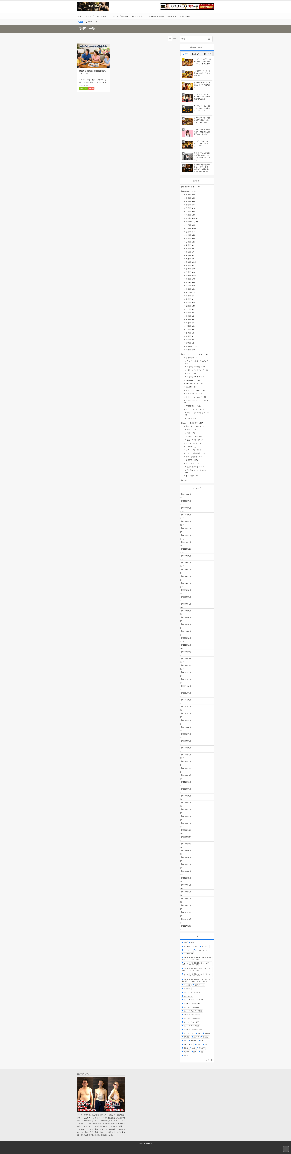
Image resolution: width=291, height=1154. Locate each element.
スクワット (205, 946)
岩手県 (188, 201)
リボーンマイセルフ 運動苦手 (193, 1029)
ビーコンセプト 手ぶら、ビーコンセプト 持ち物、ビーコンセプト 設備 (196, 969)
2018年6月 (187, 871)
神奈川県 (189, 222)
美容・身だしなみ (192, 426)
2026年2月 (187, 535)
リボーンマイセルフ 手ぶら (192, 1015)
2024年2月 (187, 576)
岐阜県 (188, 265)
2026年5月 (187, 515)
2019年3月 (187, 809)
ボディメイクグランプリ (196, 370)
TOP (79, 16)
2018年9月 (187, 850)
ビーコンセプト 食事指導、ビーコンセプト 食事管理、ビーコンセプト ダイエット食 (196, 980)
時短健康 (193, 1040)
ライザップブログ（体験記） (96, 16)
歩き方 (198, 1044)
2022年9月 (187, 672)
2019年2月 (187, 816)
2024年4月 (187, 563)
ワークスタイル (188, 1033)
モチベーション (191, 443)
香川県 (188, 316)
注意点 (186, 1048)
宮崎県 (188, 343)
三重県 (188, 272)
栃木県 (188, 235)
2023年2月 (187, 638)
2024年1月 (187, 583)
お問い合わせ (185, 16)
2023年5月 (187, 617)
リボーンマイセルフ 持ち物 (192, 1018)
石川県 (188, 255)
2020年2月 (187, 755)
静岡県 (188, 269)
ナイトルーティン (201, 950)
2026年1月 (187, 542)
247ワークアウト (192, 384)
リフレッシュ (188, 996)
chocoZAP (189, 380)
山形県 (188, 211)
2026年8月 (187, 494)
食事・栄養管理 (191, 457)
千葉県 (188, 228)
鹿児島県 (189, 346)
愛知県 (188, 262)
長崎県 (188, 333)
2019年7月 (187, 789)
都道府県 (186, 191)
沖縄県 (188, 350)
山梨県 (188, 242)
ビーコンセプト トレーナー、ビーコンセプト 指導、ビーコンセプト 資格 (196, 958)
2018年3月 (187, 892)
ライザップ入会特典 (120, 16)
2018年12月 (187, 830)
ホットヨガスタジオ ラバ (196, 413)
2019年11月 (187, 775)
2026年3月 (187, 528)
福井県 (188, 259)
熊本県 (188, 336)
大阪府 (188, 276)
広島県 (188, 306)
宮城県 (188, 205)
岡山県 (188, 302)
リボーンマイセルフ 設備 (191, 1026)
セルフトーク (188, 950)
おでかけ (186, 480)
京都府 (188, 282)
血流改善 (186, 1052)
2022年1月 (187, 679)
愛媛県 (188, 319)
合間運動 (186, 1037)
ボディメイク (83, 88)
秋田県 (188, 208)
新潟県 (188, 245)
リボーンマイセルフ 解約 (191, 1022)
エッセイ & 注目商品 (190, 423)
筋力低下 (202, 1048)
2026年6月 (187, 508)
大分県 (188, 340)
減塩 (193, 1048)
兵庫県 (188, 279)
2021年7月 (187, 693)
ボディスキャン (199, 985)
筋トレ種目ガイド (193, 467)
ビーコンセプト (191, 394)
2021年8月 (187, 686)
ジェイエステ (193, 436)
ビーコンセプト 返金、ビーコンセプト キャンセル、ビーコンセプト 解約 (196, 975)
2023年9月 (187, 590)
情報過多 (206, 1037)
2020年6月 (187, 741)
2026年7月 (187, 501)
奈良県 (188, 289)
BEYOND (189, 387)
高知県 (188, 323)
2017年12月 (187, 912)
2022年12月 (187, 652)
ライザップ (190, 358)
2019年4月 (187, 803)
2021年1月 (187, 713)
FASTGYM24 (190, 406)
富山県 (188, 252)
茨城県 (188, 232)
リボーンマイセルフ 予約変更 (193, 1011)
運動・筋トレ (191, 463)
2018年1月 (187, 905)
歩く (206, 1044)
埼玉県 (188, 225)
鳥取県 (188, 296)
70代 (192, 943)
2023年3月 (187, 631)
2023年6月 (187, 611)
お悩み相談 (190, 476)
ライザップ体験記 (193, 367)
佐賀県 (188, 329)
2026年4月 (187, 521)
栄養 (202, 1040)
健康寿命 (91, 88)
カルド (189, 418)
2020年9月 (187, 720)
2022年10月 (187, 665)
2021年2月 (187, 707)
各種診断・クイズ (189, 187)
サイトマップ (136, 16)
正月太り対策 (188, 1044)
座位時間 (196, 1037)
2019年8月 (187, 782)
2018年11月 (187, 837)
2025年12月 (187, 549)
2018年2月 (187, 899)
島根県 (188, 299)
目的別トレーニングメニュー (197, 470)
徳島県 (188, 313)
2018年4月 (187, 885)
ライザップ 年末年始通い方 (192, 992)
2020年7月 (187, 734)
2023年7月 (187, 604)
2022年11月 (187, 659)
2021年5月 (187, 700)
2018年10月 (187, 844)
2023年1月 (187, 645)
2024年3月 (187, 570)
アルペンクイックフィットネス (197, 400)
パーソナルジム (188, 954)
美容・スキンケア (193, 440)
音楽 (202, 1052)
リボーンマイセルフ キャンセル (193, 1000)
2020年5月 (187, 748)
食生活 (186, 1055)
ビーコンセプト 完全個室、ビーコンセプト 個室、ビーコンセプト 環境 (196, 964)
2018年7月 (187, 864)
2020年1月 (187, 761)
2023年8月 (187, 597)
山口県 (188, 309)
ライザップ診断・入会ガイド (197, 361)
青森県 (188, 198)
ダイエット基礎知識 (193, 453)
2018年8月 (187, 857)
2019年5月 (187, 796)
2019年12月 (187, 768)
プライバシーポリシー (155, 16)
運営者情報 (171, 16)
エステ (189, 430)
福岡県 (188, 326)
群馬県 (188, 238)
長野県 (188, 249)
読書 (194, 1052)
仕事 (199, 1033)
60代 (185, 943)
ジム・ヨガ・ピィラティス (192, 354)
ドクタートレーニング (194, 397)
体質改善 (189, 446)
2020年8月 (187, 727)
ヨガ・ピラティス (192, 409)
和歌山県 (189, 292)
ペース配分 (187, 985)
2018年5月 (187, 878)
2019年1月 (187, 823)
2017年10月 (187, 926)
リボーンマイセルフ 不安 (191, 1007)
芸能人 (189, 373)
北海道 (188, 195)
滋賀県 (188, 286)
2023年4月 (187, 624)
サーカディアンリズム (190, 946)
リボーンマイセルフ (193, 390)
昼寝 (185, 1040)
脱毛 (188, 433)
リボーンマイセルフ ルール (192, 1003)
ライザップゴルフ (193, 377)
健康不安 (207, 1033)
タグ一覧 (209, 1060)
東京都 (188, 218)
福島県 (188, 215)
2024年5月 (187, 556)
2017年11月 (187, 919)
